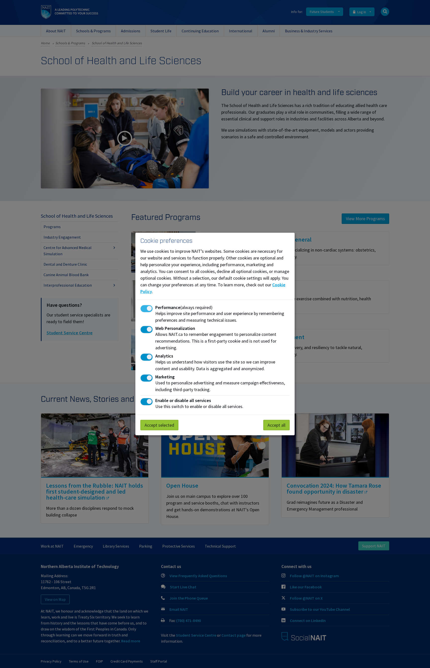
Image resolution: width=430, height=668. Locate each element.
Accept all (276, 425)
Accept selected (159, 425)
